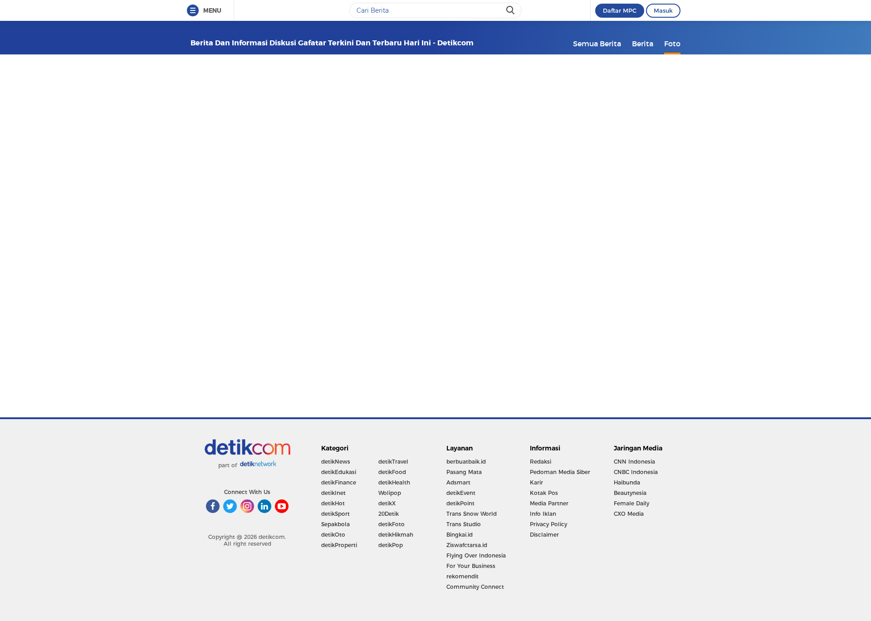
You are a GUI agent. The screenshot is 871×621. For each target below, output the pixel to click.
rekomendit (462, 576)
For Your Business (470, 565)
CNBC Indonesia (636, 472)
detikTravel (393, 461)
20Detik (388, 513)
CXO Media (629, 513)
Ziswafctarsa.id (466, 545)
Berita (642, 43)
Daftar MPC (619, 10)
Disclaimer (544, 534)
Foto (672, 43)
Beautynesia (630, 492)
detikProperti (339, 545)
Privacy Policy (548, 524)
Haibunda (627, 482)
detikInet (333, 492)
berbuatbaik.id (466, 461)
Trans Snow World (471, 513)
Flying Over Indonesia (476, 555)
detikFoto (391, 524)
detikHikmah (395, 534)
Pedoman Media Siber (560, 472)
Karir (536, 482)
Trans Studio (463, 524)
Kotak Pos (544, 492)
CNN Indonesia (634, 461)
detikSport (335, 513)
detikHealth (394, 482)
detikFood (392, 472)
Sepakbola (335, 524)
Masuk (663, 10)
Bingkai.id (459, 534)
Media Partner (549, 503)
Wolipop (389, 492)
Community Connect (475, 586)
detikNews (335, 461)
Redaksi (540, 461)
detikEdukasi (338, 472)
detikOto (333, 534)
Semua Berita (597, 43)
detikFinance (338, 482)
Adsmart (458, 482)
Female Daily (631, 503)
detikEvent (460, 492)
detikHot (333, 503)
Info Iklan (543, 513)
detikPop (390, 545)
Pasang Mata (464, 472)
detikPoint (460, 503)
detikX (387, 503)
